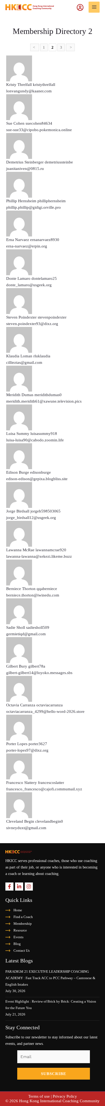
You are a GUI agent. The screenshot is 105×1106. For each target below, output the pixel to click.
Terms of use (39, 1096)
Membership (22, 924)
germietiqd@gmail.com (26, 634)
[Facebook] (9, 886)
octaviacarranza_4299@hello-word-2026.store (45, 711)
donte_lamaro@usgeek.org (29, 285)
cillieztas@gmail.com (24, 362)
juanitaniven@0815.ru (25, 168)
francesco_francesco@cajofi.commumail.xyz (44, 789)
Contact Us (21, 950)
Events (18, 937)
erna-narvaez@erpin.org (26, 246)
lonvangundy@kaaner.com (29, 91)
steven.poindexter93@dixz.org (32, 324)
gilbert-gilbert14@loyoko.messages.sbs (39, 673)
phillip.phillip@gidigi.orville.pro (33, 207)
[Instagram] (29, 886)
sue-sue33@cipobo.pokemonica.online (39, 130)
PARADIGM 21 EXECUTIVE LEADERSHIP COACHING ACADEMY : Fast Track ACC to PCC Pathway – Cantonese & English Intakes (50, 977)
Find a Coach (23, 917)
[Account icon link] (83, 7)
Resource (20, 930)
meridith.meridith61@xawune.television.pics (44, 401)
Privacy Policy (65, 1096)
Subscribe (53, 1074)
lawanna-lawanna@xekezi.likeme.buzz (39, 556)
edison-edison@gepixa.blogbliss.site (37, 479)
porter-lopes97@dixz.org (27, 750)
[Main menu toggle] (94, 7)
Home (17, 910)
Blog (17, 944)
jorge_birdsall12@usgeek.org (31, 517)
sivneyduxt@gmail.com (26, 828)
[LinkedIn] (19, 886)
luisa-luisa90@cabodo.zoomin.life (35, 440)
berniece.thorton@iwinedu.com (32, 595)
